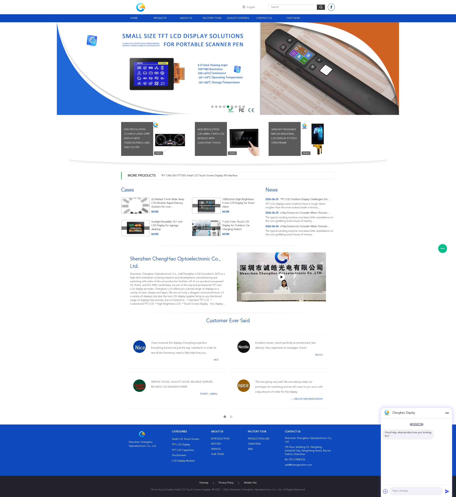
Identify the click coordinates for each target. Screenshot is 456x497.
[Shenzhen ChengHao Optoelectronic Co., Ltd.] (281, 277)
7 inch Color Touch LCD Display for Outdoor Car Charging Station (236, 226)
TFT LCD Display (181, 444)
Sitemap (203, 483)
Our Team (217, 454)
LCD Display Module (183, 461)
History (216, 444)
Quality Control (238, 18)
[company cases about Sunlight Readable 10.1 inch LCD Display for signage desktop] (135, 228)
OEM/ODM (254, 444)
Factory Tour (212, 18)
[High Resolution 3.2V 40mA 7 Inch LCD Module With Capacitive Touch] (244, 139)
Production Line (259, 439)
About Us (186, 18)
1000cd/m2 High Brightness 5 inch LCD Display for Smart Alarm (238, 203)
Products (160, 18)
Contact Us (264, 18)
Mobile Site (250, 483)
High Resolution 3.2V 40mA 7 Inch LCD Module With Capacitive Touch (211, 136)
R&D (250, 449)
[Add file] (385, 491)
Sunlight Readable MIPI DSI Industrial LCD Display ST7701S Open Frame (284, 136)
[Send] (447, 491)
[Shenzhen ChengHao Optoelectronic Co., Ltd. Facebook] (331, 7)
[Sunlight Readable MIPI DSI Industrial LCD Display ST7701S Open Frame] (318, 139)
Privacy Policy (226, 483)
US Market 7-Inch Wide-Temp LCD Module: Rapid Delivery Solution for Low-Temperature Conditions (167, 203)
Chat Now (293, 18)
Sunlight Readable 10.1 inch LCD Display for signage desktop (167, 226)
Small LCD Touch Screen (185, 439)
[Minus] (447, 413)
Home (134, 18)
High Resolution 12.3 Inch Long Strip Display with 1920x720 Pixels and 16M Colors (137, 138)
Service (216, 449)
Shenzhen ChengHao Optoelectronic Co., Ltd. (175, 263)
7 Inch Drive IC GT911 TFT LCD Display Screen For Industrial (195, 175)
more (155, 212)
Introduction (220, 439)
